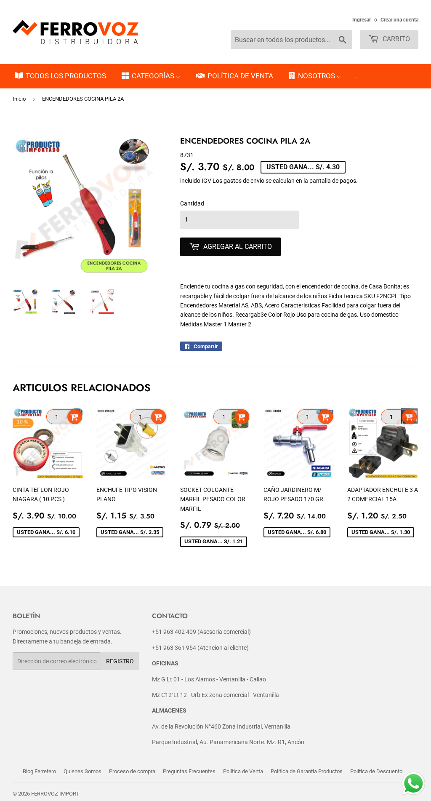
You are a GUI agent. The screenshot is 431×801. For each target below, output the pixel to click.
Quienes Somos (82, 771)
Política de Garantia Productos (307, 771)
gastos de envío (243, 180)
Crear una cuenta (399, 20)
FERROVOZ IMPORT (55, 793)
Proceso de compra (132, 771)
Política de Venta (243, 771)
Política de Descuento (376, 771)
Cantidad (192, 203)
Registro (120, 661)
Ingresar (361, 20)
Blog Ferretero (39, 771)
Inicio (19, 99)
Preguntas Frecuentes (189, 771)
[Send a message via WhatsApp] (413, 783)
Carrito (395, 39)
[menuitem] (59, 76)
